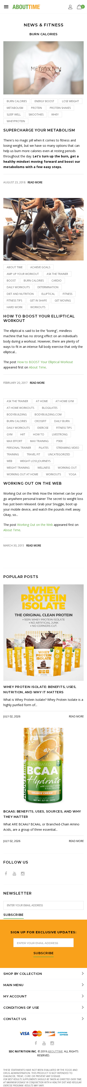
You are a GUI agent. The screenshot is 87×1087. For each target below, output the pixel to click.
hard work (15, 307)
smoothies (36, 114)
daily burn (62, 421)
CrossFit (40, 421)
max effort (14, 441)
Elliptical (48, 294)
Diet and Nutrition (20, 294)
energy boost (44, 101)
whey (55, 114)
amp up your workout (23, 274)
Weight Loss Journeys (35, 461)
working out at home (22, 474)
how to (38, 434)
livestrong (60, 434)
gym (9, 434)
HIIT (22, 434)
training (13, 454)
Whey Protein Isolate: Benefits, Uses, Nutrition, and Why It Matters (39, 689)
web (9, 461)
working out (67, 468)
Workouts (37, 307)
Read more (35, 182)
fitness (67, 294)
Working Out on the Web (32, 483)
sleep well (14, 114)
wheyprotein (16, 121)
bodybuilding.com (48, 414)
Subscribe (13, 915)
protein (36, 108)
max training (39, 441)
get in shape (38, 300)
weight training (18, 468)
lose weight (70, 101)
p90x (59, 441)
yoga (72, 474)
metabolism (15, 108)
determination (47, 287)
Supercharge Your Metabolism (39, 130)
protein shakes (60, 108)
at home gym (65, 401)
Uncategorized (59, 454)
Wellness (43, 468)
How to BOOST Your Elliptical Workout (39, 318)
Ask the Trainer (57, 274)
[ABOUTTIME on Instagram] (23, 874)
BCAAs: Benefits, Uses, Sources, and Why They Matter (42, 814)
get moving (63, 300)
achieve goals (40, 267)
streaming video (67, 448)
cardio (57, 280)
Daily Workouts (18, 287)
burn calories (17, 101)
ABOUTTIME (55, 1051)
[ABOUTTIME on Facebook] (6, 874)
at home (42, 401)
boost (11, 280)
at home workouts (20, 408)
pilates (43, 448)
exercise (42, 428)
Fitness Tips (14, 300)
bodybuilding (17, 414)
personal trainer (19, 448)
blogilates (49, 408)
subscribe (43, 953)
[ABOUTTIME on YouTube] (14, 874)
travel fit (33, 454)
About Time (15, 267)
